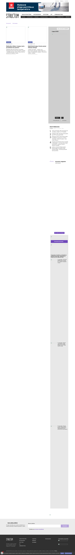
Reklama (34, 540)
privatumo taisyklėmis (39, 529)
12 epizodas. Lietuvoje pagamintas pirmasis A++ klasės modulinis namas (62, 261)
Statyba (21, 542)
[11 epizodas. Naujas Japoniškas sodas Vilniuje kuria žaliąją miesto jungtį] (54, 383)
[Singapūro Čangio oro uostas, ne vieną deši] (54, 187)
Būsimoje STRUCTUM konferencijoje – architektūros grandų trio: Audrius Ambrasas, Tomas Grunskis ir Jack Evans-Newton (60, 138)
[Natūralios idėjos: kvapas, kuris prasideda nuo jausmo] (15, 35)
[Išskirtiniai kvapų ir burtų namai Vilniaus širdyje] (37, 35)
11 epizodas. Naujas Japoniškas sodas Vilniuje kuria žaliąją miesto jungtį (62, 344)
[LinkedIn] (47, 540)
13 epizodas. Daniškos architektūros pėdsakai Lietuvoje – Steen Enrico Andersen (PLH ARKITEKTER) (59, 256)
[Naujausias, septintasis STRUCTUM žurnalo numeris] (54, 214)
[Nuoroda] (12, 16)
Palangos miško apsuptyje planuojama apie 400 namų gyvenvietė (60, 134)
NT (20, 544)
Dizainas (30, 42)
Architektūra (22, 538)
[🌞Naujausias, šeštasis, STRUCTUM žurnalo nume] (64, 220)
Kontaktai (34, 542)
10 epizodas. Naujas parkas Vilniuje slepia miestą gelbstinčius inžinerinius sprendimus (62, 427)
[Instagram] (46, 543)
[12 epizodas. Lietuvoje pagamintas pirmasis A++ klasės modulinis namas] (54, 300)
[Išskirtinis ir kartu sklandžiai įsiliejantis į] (64, 182)
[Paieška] (65, 14)
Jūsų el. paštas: (31, 523)
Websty (55, 550)
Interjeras (8, 42)
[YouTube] (47, 543)
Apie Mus (34, 538)
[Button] (62, 118)
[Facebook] (45, 540)
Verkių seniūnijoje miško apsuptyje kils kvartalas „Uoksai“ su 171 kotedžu (60, 131)
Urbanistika (22, 545)
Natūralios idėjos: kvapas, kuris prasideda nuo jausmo (15, 46)
